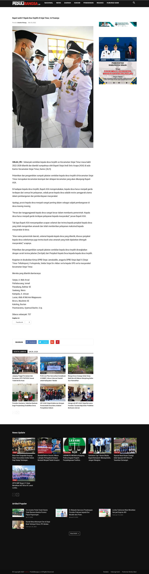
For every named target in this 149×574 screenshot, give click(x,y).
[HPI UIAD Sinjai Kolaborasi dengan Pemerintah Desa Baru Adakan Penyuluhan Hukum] (53, 392)
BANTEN (117, 452)
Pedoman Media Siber (129, 572)
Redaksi (100, 3)
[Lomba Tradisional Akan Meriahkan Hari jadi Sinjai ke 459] (105, 513)
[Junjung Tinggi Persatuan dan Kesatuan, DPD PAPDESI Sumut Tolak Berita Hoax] (25, 365)
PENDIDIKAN (88, 3)
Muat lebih (73, 533)
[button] (134, 3)
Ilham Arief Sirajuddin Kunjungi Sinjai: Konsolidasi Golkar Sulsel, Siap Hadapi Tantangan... (23, 457)
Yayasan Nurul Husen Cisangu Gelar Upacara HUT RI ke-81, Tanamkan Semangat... (124, 457)
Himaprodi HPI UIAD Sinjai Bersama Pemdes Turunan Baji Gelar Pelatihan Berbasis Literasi (80, 405)
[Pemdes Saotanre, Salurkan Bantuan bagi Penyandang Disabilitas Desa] (25, 392)
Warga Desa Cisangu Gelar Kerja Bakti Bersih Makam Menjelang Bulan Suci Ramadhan (80, 378)
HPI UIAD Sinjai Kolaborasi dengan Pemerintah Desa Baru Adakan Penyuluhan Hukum (52, 405)
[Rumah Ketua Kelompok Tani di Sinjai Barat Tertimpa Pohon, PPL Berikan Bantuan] (18, 525)
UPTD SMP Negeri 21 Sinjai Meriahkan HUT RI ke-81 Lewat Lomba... (22, 485)
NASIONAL (48, 3)
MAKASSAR (67, 452)
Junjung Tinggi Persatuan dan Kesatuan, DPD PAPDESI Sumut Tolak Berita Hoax (23, 378)
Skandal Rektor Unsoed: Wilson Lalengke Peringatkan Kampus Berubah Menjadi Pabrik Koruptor (49, 457)
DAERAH (67, 3)
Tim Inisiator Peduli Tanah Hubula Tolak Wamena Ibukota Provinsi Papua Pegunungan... (37, 512)
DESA (70, 373)
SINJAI (15, 452)
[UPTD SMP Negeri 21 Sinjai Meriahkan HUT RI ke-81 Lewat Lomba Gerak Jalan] (23, 473)
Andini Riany (21, 22)
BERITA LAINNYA (20, 352)
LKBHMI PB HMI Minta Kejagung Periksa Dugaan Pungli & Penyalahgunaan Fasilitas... (73, 457)
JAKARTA (41, 452)
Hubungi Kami (113, 3)
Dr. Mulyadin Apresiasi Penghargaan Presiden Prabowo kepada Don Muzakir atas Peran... (81, 512)
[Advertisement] (53, 154)
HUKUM (77, 3)
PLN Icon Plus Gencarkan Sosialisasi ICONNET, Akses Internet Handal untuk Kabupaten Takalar (53, 378)
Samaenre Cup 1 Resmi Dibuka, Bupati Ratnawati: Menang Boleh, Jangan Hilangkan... (99, 457)
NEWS (58, 3)
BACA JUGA (33, 352)
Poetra (26, 572)
